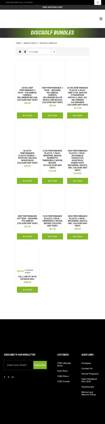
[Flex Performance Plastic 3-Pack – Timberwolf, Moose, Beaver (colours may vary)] (52, 191)
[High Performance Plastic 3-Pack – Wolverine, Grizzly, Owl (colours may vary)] (77, 191)
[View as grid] (20, 51)
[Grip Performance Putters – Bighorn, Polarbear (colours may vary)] (27, 191)
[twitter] (8, 377)
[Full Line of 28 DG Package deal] (27, 246)
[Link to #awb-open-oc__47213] (100, 18)
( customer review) (29, 271)
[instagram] (12, 377)
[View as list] (25, 51)
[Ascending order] (54, 51)
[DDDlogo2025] (40, 12)
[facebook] (4, 377)
